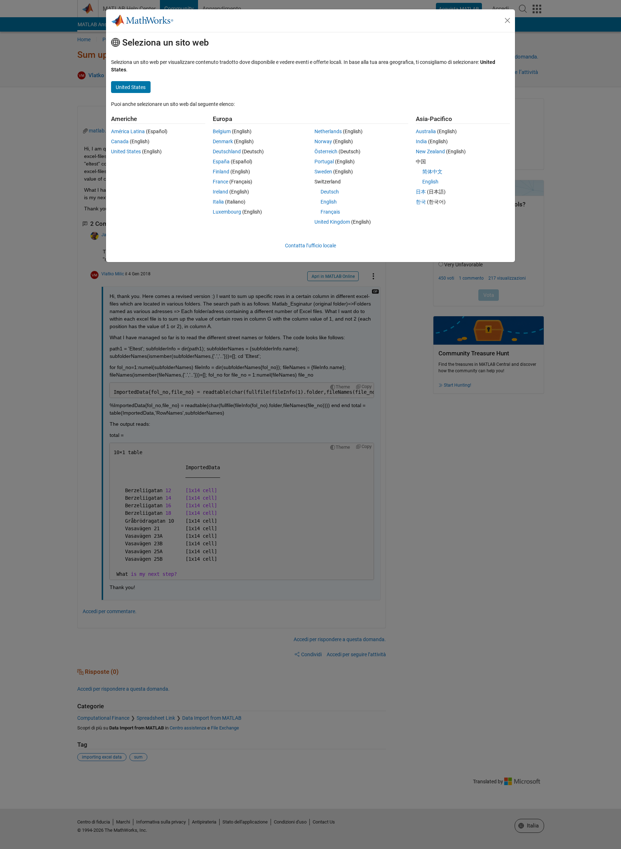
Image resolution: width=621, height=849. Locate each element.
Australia (426, 131)
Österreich (325, 151)
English (329, 202)
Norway (323, 141)
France (220, 182)
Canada (120, 141)
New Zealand (430, 151)
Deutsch (330, 192)
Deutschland (227, 151)
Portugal (324, 161)
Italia (218, 202)
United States (126, 151)
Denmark (223, 141)
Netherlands (328, 131)
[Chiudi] (507, 20)
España (221, 161)
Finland (221, 171)
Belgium (222, 131)
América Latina (128, 131)
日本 (421, 192)
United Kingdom (332, 222)
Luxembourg (227, 212)
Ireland (220, 192)
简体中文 (432, 171)
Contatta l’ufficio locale (310, 245)
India (421, 141)
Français (330, 212)
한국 (421, 202)
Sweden (323, 171)
